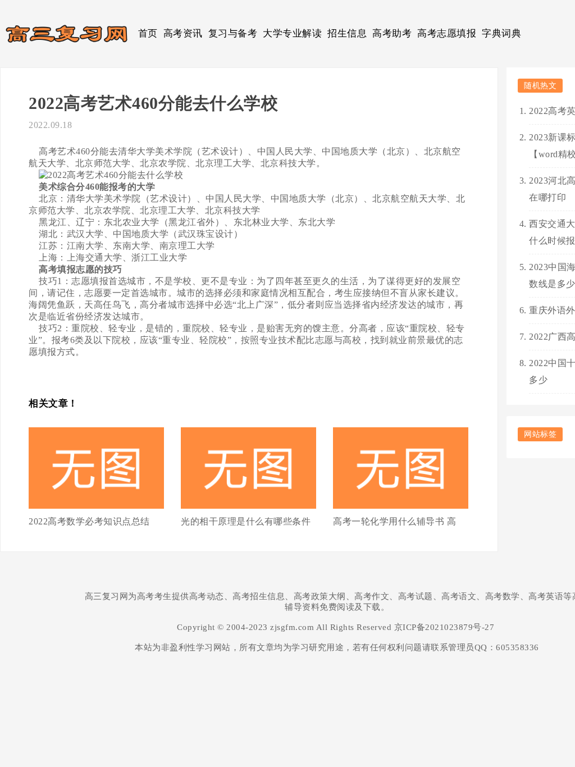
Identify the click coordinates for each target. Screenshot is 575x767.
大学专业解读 (292, 33)
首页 (148, 33)
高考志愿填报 (446, 33)
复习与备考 (233, 33)
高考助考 (392, 33)
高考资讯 (183, 33)
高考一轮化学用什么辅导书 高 (394, 521)
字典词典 (501, 33)
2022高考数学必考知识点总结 (89, 521)
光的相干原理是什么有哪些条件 (246, 521)
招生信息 (347, 33)
